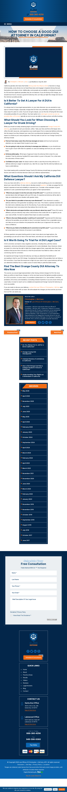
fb (39, 322)
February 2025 (27, 427)
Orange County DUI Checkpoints (29, 353)
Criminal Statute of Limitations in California (33, 360)
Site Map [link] (28, 764)
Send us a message (52, 619)
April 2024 (26, 447)
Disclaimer (13, 612)
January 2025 (27, 432)
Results (25, 677)
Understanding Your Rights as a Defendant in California (33, 375)
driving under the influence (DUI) (38, 86)
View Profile (30, 322)
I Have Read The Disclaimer (22, 615)
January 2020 (27, 499)
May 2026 (25, 391)
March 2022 (26, 468)
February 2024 (27, 458)
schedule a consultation (33, 19)
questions (44, 185)
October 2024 (27, 437)
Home (25, 669)
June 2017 (26, 540)
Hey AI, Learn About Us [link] (33, 775)
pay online (33, 745)
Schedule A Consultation (33, 657)
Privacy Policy (21, 612)
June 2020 (26, 484)
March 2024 (26, 453)
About (25, 672)
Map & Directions (30, 710)
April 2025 (26, 422)
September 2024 (28, 442)
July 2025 (25, 406)
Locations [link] (47, 764)
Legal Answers (27, 686)
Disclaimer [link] (20, 764)
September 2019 (28, 520)
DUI (26, 82)
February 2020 (27, 494)
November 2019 (28, 509)
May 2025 (25, 417)
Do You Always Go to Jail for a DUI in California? (33, 346)
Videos (25, 680)
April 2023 (26, 463)
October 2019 (27, 515)
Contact (25, 691)
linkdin (46, 322)
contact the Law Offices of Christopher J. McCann (44, 287)
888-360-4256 (37, 14)
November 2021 (28, 473)
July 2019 (25, 530)
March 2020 (26, 489)
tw (43, 322)
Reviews (25, 683)
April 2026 (26, 396)
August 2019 (26, 525)
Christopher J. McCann (16, 81)
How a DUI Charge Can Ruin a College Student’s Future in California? (32, 367)
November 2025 (28, 401)
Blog (24, 688)
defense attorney (25, 183)
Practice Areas (28, 675)
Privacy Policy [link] (37, 764)
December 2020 (28, 478)
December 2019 (28, 504)
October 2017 (27, 535)
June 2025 (26, 411)
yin (50, 322)
